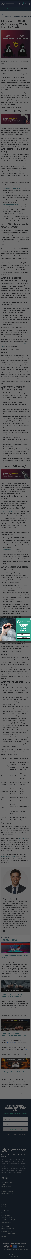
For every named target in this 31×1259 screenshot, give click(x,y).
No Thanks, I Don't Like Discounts (23, 637)
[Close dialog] (30, 619)
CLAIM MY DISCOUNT (23, 634)
